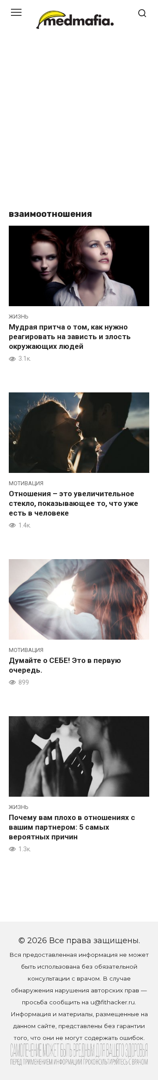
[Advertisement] (79, 123)
